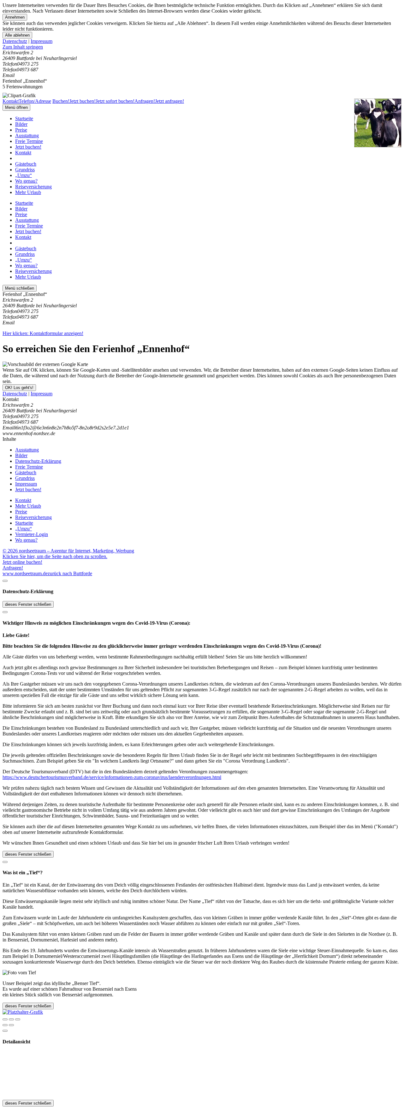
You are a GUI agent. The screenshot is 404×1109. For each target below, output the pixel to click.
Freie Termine (29, 141)
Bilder (21, 124)
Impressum (41, 41)
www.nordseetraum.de (25, 573)
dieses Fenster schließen (28, 604)
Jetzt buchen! (28, 147)
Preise (21, 130)
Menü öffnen (16, 107)
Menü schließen (19, 288)
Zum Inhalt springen (23, 47)
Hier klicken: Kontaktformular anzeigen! (43, 333)
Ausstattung (27, 135)
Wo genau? (26, 181)
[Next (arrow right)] (11, 1025)
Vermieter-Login (31, 534)
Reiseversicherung (33, 186)
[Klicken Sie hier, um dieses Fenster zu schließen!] (5, 581)
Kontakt (23, 152)
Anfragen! (13, 567)
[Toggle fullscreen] (11, 1019)
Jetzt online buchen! (22, 562)
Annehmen (15, 17)
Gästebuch (25, 164)
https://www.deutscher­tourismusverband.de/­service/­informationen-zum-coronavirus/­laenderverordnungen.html (112, 777)
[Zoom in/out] (17, 1019)
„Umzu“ (23, 175)
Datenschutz (15, 41)
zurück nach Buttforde (70, 573)
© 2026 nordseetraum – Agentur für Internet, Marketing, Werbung (68, 550)
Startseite (24, 118)
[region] (202, 47)
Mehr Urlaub (28, 192)
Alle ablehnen (17, 35)
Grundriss (25, 169)
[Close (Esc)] (5, 1019)
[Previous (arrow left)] (5, 1025)
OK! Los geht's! (19, 387)
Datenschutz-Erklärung (38, 461)
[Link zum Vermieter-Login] (23, 1012)
